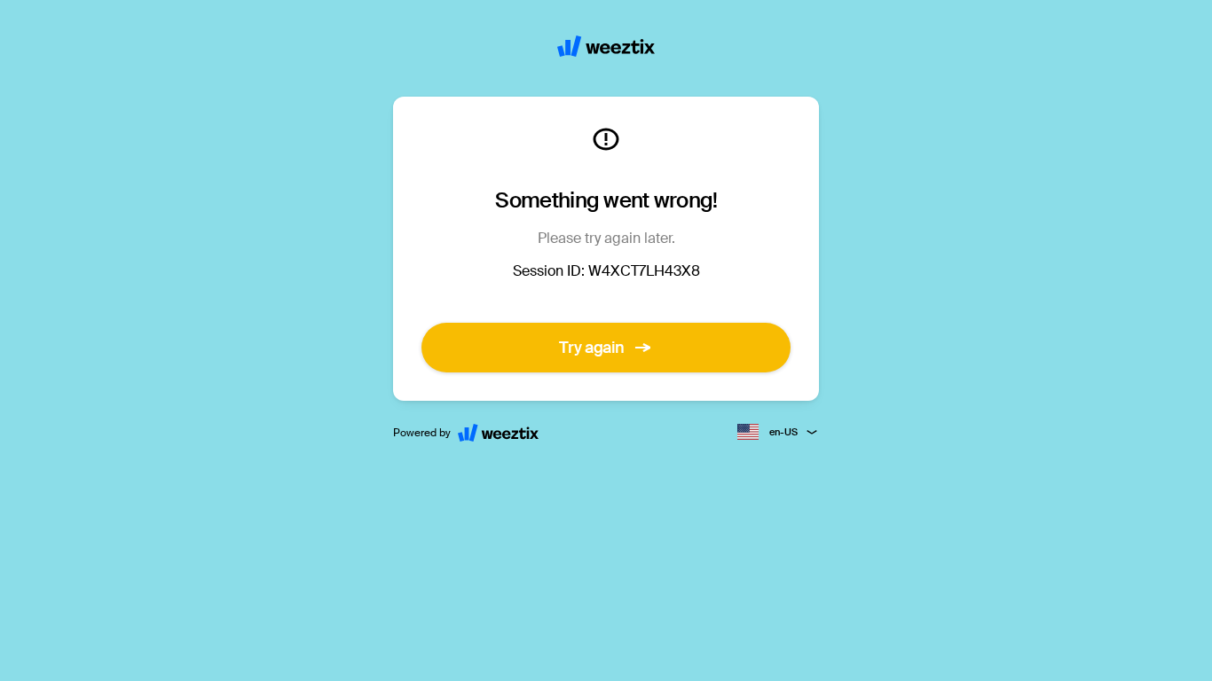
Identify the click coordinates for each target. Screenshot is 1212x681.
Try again (592, 347)
